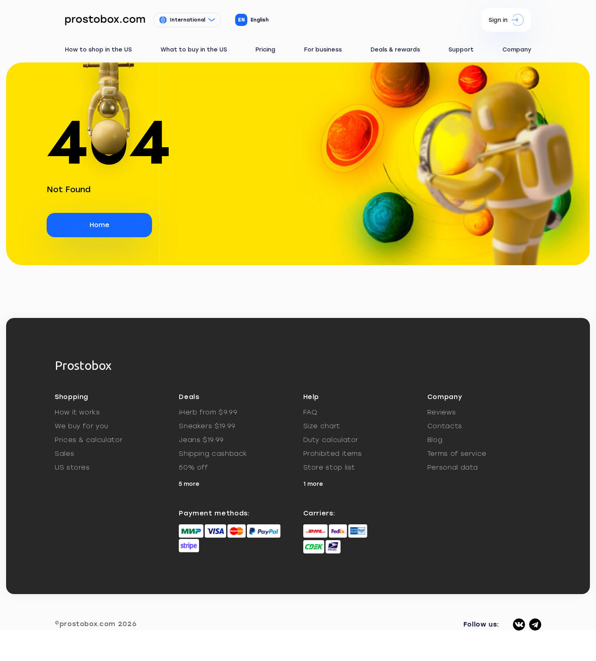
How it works (77, 412)
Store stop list (329, 467)
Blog (435, 440)
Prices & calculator (88, 440)
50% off (193, 467)
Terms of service (457, 453)
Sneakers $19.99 (207, 426)
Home (99, 225)
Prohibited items (332, 453)
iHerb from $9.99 (208, 412)
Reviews (441, 412)
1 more (313, 484)
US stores (72, 467)
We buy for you (81, 426)
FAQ (310, 412)
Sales (64, 453)
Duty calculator (331, 440)
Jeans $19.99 (201, 440)
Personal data (452, 467)
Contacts (444, 426)
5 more (189, 484)
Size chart (321, 426)
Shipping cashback (213, 453)
